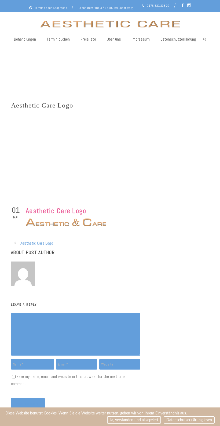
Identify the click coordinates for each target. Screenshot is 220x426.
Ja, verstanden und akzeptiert (134, 420)
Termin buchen (58, 39)
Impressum (141, 39)
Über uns (114, 39)
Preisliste (88, 39)
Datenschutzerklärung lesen (189, 420)
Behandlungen (25, 39)
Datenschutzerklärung (178, 39)
